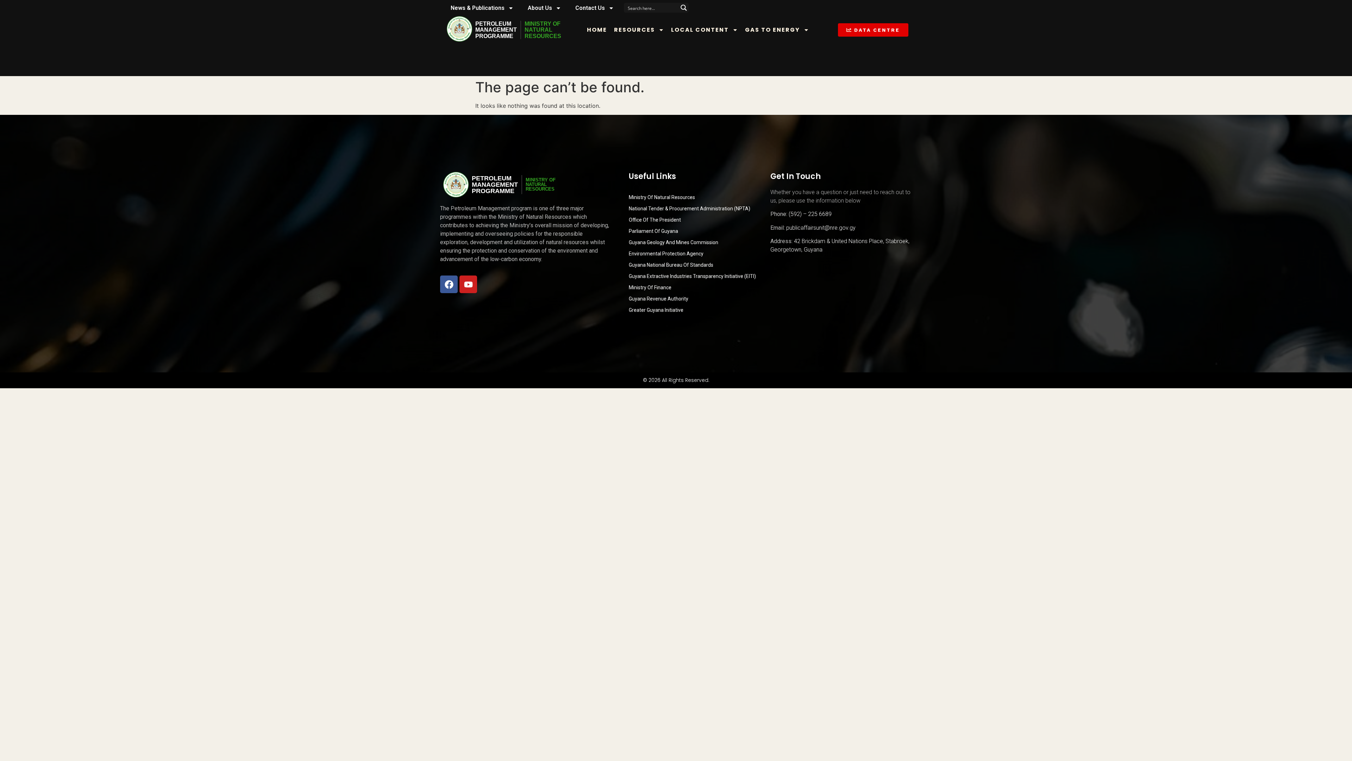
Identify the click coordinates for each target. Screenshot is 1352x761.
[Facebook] (449, 284)
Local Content (700, 30)
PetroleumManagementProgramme (496, 30)
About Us (540, 8)
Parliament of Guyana (653, 231)
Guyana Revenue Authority (658, 299)
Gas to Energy (772, 30)
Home (597, 30)
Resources (634, 30)
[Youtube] (468, 284)
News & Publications (478, 8)
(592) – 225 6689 (810, 214)
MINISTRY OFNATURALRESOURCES (543, 30)
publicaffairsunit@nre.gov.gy (821, 227)
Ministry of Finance (650, 287)
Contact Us (590, 8)
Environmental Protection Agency (666, 253)
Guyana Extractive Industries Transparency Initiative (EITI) (692, 276)
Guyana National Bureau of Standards (671, 265)
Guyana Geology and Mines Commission (673, 242)
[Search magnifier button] (684, 8)
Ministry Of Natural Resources (662, 197)
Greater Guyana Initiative (656, 310)
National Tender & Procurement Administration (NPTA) (689, 208)
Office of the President (655, 220)
